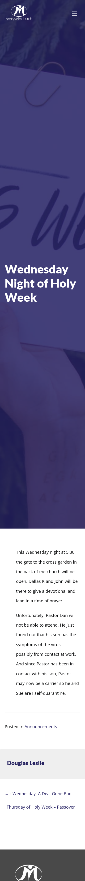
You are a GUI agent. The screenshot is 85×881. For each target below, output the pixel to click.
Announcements (41, 726)
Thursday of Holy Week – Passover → (43, 807)
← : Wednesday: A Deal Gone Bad (38, 793)
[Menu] (74, 13)
